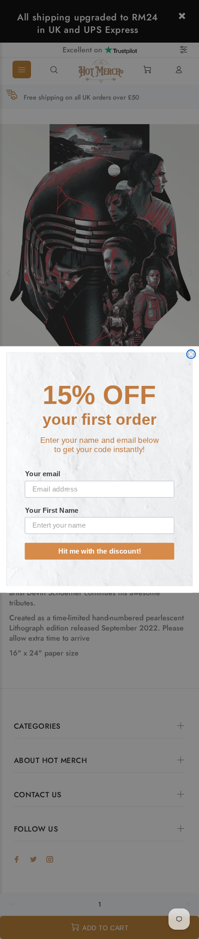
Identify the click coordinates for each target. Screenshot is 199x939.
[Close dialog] (191, 354)
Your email (42, 474)
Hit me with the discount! (99, 551)
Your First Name (52, 510)
